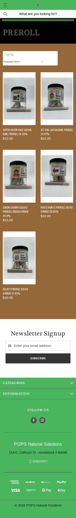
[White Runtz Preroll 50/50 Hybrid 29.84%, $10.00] (57, 176)
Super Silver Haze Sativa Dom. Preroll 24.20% (17, 132)
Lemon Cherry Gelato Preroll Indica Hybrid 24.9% (15, 211)
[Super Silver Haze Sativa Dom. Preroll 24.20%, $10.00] (19, 98)
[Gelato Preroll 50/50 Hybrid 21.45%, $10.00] (19, 258)
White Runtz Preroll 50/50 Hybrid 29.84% (57, 209)
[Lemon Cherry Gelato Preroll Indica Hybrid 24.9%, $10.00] (19, 176)
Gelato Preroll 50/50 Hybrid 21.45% (15, 291)
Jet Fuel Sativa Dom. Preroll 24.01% (57, 132)
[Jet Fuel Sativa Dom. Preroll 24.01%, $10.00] (57, 98)
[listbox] (24, 61)
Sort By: (10, 54)
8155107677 (40, 461)
